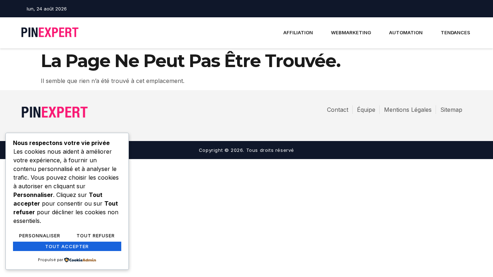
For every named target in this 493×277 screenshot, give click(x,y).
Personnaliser (39, 235)
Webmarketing (351, 32)
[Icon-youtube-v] (469, 9)
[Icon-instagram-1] (456, 9)
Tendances (455, 32)
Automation (406, 32)
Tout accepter (67, 246)
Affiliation (298, 32)
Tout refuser (96, 235)
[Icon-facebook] (444, 9)
